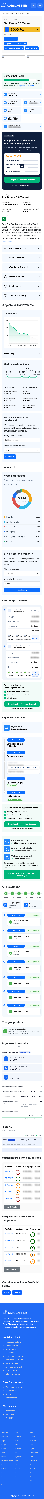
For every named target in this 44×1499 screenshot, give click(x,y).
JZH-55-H (9, 1191)
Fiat (17, 13)
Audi (17, 1432)
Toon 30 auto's (12, 1207)
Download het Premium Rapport (22, 704)
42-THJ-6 (9, 1234)
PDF (5, 1292)
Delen (16, 1292)
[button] (22, 536)
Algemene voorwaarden (18, 1324)
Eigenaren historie (13, 1342)
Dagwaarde (10, 1349)
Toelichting (9, 353)
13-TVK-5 (9, 1254)
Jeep (3, 1453)
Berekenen (9, 457)
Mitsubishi (33, 1461)
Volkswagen (34, 1481)
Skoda (32, 1473)
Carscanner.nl (25, 1496)
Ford (31, 1445)
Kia (16, 1453)
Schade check (11, 39)
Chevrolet (4, 1437)
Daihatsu (33, 1441)
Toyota (17, 1481)
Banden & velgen (16, 276)
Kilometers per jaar (11, 569)
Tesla (3, 1481)
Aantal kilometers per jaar (14, 446)
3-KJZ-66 (9, 1185)
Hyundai (18, 1449)
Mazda (32, 1457)
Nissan (3, 1465)
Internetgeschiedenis (14, 1356)
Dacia (17, 1441)
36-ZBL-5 (9, 1261)
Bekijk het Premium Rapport (22, 180)
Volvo (3, 1485)
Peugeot (33, 1465)
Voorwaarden (11, 1398)
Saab (3, 1473)
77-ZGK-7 (9, 1178)
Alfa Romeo (5, 1432)
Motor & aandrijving (17, 248)
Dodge (3, 1445)
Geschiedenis (14, 286)
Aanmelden (10, 1414)
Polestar (4, 1469)
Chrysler (18, 1437)
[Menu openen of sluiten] (40, 5)
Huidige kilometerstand (13, 435)
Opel (17, 1465)
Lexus (3, 1457)
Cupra (3, 1441)
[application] (22, 332)
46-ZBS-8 (9, 1240)
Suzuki (32, 1477)
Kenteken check (7, 13)
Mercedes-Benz (7, 1461)
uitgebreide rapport (26, 86)
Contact (8, 1394)
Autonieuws (10, 1390)
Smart (3, 1477)
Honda (3, 1449)
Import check (11, 1370)
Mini (16, 1461)
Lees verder (7, 241)
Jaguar (32, 1449)
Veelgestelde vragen (14, 1387)
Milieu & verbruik (16, 258)
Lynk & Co (18, 1457)
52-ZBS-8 (9, 1247)
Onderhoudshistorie (14, 1360)
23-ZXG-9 (9, 1171)
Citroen (32, 1437)
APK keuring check (13, 1367)
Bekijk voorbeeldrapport (22, 185)
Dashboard (10, 1411)
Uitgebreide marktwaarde (15, 44)
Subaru (17, 1477)
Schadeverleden (12, 1345)
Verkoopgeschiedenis (14, 48)
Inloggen (9, 1418)
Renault (32, 1469)
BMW (31, 1432)
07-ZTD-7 (9, 1198)
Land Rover (34, 1453)
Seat (17, 1473)
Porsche (18, 1469)
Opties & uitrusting (17, 295)
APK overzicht (31, 48)
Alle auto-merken (13, 1374)
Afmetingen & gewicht (18, 267)
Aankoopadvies (12, 1363)
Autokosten (10, 1352)
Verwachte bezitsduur (13, 579)
